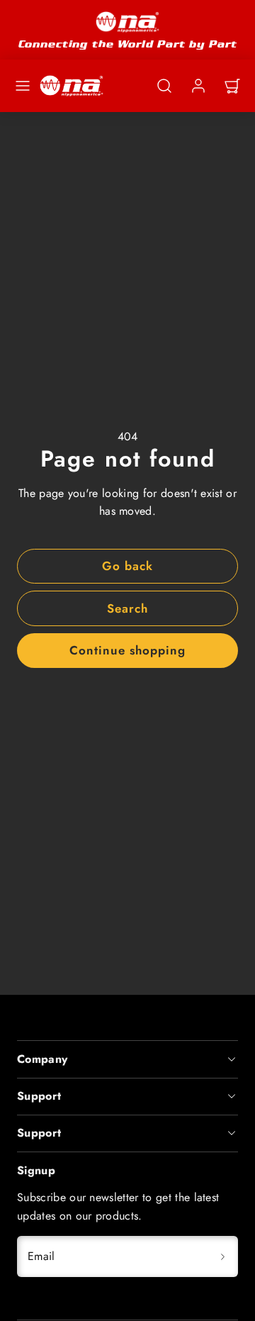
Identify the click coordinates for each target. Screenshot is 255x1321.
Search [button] (127, 608)
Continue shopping (127, 650)
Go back (127, 565)
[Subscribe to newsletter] (222, 1256)
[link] (198, 86)
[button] (23, 86)
